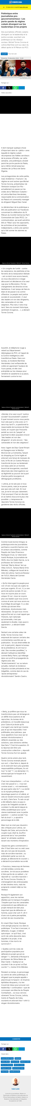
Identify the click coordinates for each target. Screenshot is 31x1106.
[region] (15, 130)
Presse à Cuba (15, 1061)
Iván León (15, 1089)
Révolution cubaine (19, 1065)
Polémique (17, 1058)
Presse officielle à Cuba (7, 1058)
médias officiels (5, 1061)
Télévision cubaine (25, 1061)
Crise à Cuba (5, 1071)
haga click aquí (24, 7)
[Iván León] (15, 1085)
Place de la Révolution (7, 1065)
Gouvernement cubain (18, 1068)
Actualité (4, 54)
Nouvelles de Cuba (14, 1071)
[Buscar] (29, 2)
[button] (3, 87)
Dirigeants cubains (6, 1068)
